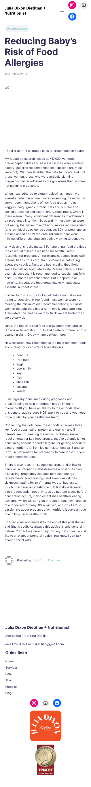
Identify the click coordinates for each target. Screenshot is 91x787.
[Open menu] (62, 10)
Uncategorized (17, 28)
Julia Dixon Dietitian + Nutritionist (25, 10)
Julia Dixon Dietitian (46, 560)
